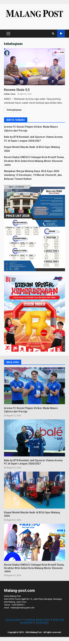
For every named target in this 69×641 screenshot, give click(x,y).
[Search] (53, 34)
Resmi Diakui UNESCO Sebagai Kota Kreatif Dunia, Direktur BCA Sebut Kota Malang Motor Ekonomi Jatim (34, 161)
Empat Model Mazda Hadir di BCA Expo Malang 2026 (34, 490)
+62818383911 (18, 605)
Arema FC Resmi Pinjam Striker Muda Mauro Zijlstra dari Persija (34, 385)
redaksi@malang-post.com (22, 608)
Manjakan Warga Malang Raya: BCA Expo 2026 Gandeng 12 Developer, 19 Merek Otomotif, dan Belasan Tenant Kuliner (33, 175)
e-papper (61, 33)
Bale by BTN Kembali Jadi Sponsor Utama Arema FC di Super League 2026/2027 (34, 437)
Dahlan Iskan (9, 94)
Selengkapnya (14, 110)
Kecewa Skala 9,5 (34, 66)
